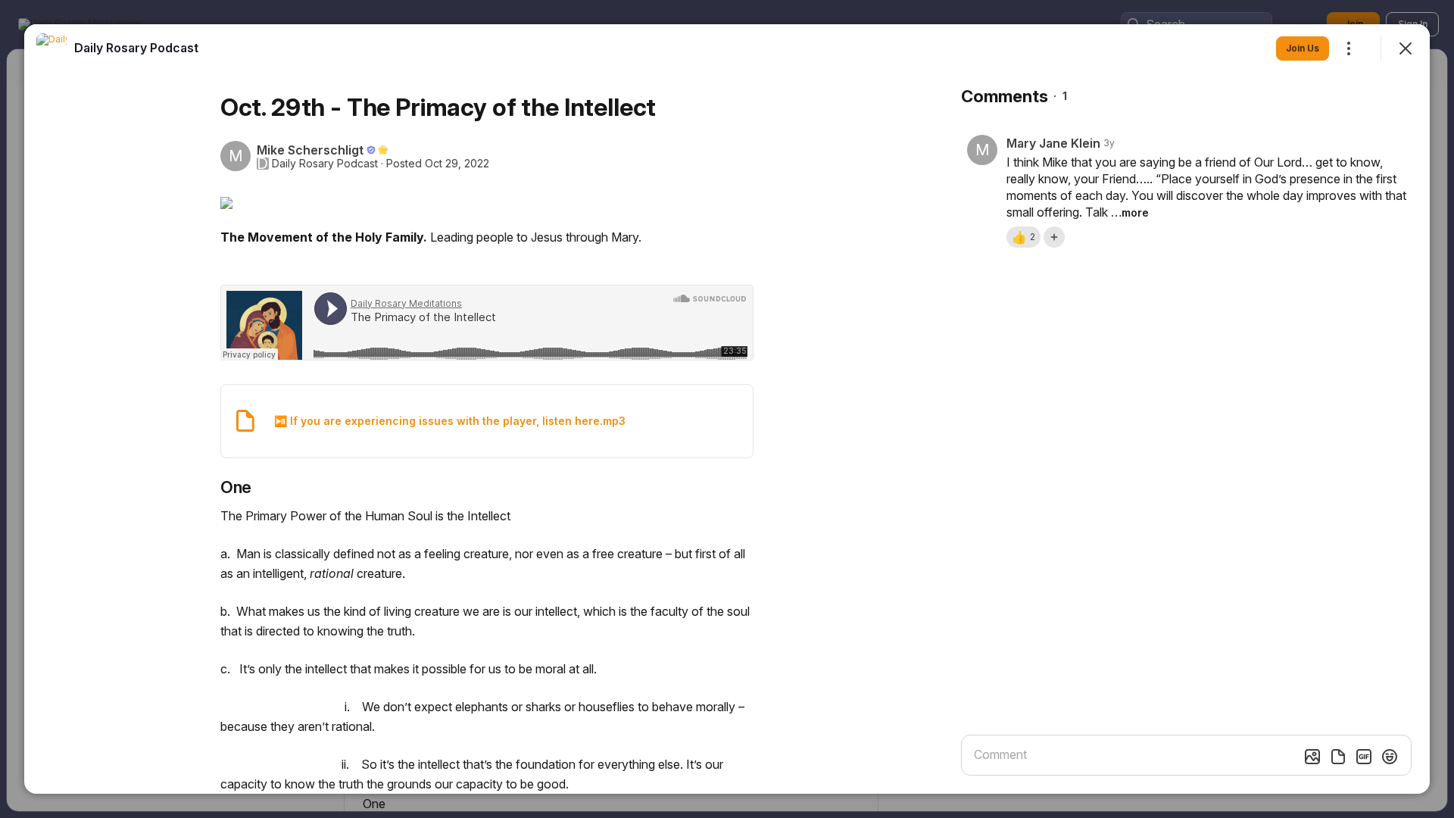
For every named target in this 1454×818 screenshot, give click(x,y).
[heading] (136, 47)
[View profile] (51, 48)
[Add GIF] (1364, 757)
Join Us (1302, 48)
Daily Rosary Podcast (325, 164)
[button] (1023, 237)
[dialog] (727, 409)
